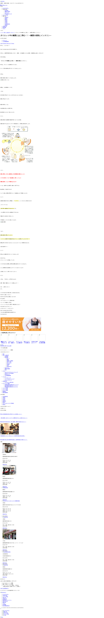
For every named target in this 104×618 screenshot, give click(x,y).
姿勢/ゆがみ (9, 366)
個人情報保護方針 (6, 605)
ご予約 (4, 5)
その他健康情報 (6, 41)
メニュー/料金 (5, 14)
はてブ (10, 43)
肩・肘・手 (9, 363)
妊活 (5, 369)
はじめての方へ (6, 8)
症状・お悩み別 (7, 32)
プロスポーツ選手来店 (9, 382)
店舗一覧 (4, 597)
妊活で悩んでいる (8, 13)
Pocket (13, 43)
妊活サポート (7, 374)
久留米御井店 (5, 396)
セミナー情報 (5, 390)
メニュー (4, 376)
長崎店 (6, 25)
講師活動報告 (5, 392)
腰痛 (8, 359)
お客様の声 (5, 26)
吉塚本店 (6, 17)
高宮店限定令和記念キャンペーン (11, 385)
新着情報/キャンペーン (7, 600)
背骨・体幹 (9, 361)
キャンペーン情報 (6, 383)
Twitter (7, 43)
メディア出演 (5, 389)
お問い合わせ (5, 601)
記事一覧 (6, 345)
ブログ (4, 28)
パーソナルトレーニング (9, 378)
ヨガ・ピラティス (8, 380)
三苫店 (6, 22)
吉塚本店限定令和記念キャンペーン (12, 384)
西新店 (6, 19)
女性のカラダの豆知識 (9, 373)
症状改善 (6, 10)
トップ (1, 32)
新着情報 (4, 27)
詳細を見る (5, 464)
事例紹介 (4, 391)
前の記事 (2, 345)
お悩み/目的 (5, 595)
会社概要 (4, 604)
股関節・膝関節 (10, 360)
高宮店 (6, 18)
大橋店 (6, 21)
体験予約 (4, 602)
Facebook (4, 43)
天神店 (6, 20)
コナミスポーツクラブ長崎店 (8, 403)
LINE (1, 43)
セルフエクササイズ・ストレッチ (11, 372)
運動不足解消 (7, 11)
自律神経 (6, 356)
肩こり (8, 358)
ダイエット (7, 12)
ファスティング (8, 377)
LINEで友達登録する (4, 588)
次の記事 (9, 345)
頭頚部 (8, 364)
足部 (8, 365)
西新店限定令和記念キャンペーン (11, 386)
